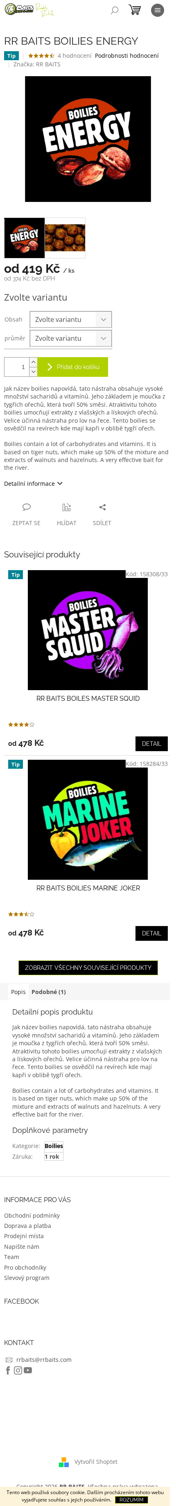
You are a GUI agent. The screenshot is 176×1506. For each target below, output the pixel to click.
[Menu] (157, 10)
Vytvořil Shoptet (95, 1461)
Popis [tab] (18, 992)
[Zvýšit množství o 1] (33, 362)
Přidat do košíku (78, 367)
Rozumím (132, 1500)
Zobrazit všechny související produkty (88, 968)
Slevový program (27, 1278)
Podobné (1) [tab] (49, 992)
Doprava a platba (27, 1226)
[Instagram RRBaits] (18, 1370)
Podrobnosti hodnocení (127, 55)
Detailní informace (29, 483)
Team (11, 1257)
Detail (151, 744)
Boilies (54, 1146)
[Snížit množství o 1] (33, 371)
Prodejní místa (24, 1236)
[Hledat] (114, 10)
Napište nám (21, 1246)
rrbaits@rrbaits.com (44, 1359)
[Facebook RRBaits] (8, 1370)
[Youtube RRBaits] (28, 1370)
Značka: (37, 64)
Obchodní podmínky (32, 1215)
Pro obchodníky (25, 1267)
